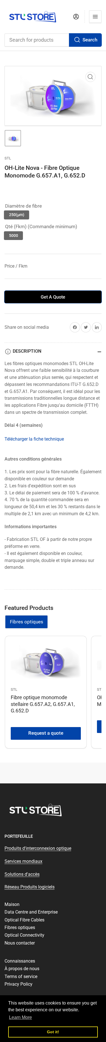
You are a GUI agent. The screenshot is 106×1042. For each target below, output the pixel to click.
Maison (12, 904)
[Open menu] (95, 16)
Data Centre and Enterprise (31, 912)
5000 (13, 235)
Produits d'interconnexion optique (38, 848)
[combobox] (53, 40)
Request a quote (45, 733)
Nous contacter (20, 943)
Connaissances (20, 961)
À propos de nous (22, 968)
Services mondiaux (23, 861)
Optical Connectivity (24, 935)
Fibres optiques (26, 622)
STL (8, 158)
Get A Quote (53, 297)
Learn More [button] (20, 1017)
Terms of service (21, 976)
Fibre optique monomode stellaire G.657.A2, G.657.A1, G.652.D (43, 703)
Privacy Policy (19, 984)
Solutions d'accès (22, 874)
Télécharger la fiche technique (34, 439)
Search (90, 40)
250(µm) (16, 214)
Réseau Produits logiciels (30, 887)
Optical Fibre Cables (24, 920)
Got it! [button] (53, 1032)
